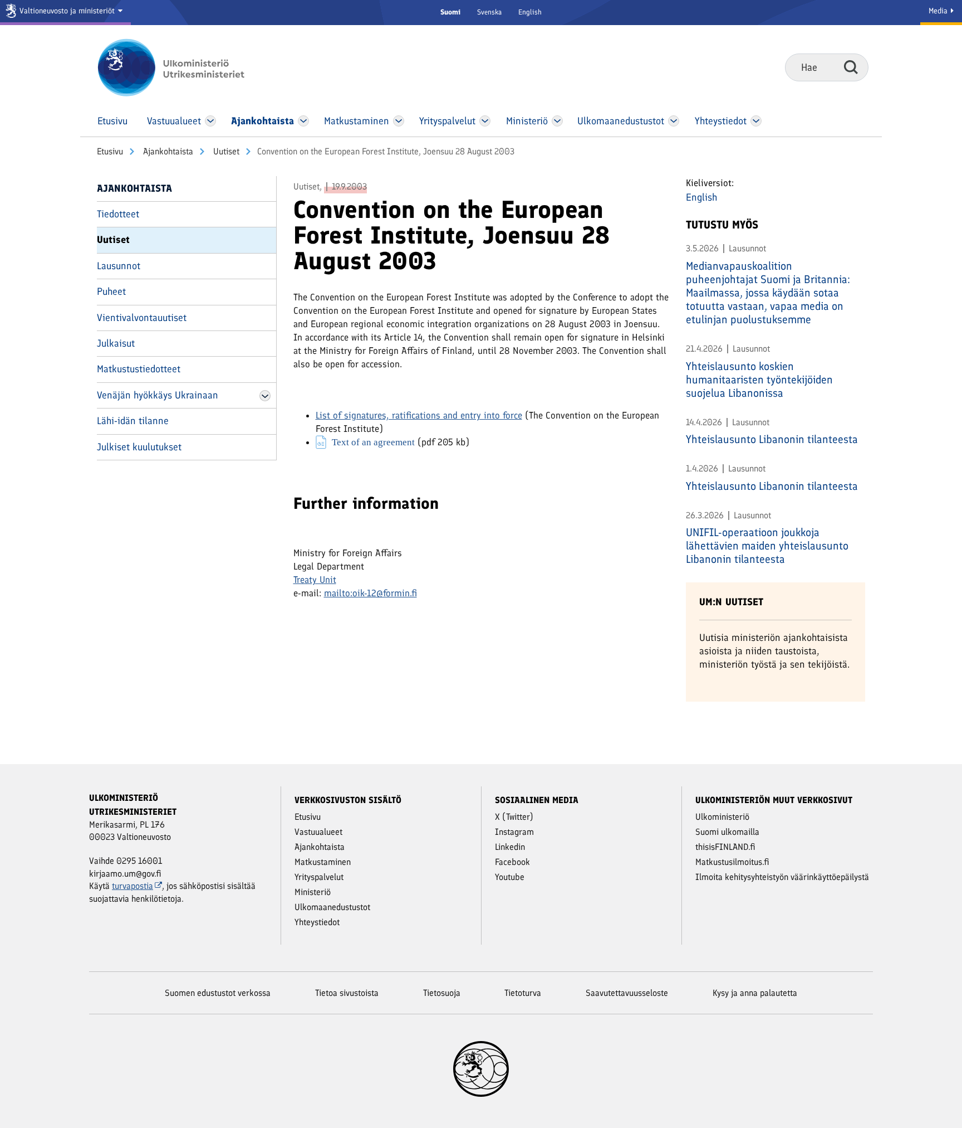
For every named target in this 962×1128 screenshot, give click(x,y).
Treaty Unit (314, 579)
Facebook (512, 862)
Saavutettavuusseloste (627, 993)
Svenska (489, 12)
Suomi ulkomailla (727, 831)
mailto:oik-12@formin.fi (370, 593)
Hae (851, 67)
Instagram (514, 831)
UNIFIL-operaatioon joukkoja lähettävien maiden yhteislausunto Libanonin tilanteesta (767, 546)
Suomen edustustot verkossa (218, 993)
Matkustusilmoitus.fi (732, 862)
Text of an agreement (373, 441)
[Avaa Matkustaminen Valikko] (398, 121)
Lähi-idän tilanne (133, 421)
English (530, 12)
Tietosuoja (441, 993)
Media (939, 11)
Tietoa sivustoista (347, 993)
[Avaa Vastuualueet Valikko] (210, 121)
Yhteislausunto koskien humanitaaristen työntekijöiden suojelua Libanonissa (759, 379)
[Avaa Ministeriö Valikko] (557, 121)
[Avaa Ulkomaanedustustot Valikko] (673, 121)
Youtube (509, 877)
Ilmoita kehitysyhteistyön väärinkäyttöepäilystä (782, 877)
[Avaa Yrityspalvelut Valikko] (485, 121)
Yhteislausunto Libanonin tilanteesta (772, 439)
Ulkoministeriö (722, 816)
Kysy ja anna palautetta (755, 993)
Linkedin (510, 847)
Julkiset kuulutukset (139, 447)
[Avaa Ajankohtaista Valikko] (303, 121)
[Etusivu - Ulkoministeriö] (187, 67)
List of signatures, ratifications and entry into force (419, 415)
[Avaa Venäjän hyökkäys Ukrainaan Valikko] (265, 396)
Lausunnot (118, 266)
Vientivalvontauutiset (141, 318)
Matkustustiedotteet (138, 369)
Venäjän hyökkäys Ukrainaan (157, 395)
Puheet (111, 291)
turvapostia (132, 886)
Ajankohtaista (167, 151)
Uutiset (225, 151)
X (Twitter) (514, 816)
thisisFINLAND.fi (725, 847)
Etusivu (110, 151)
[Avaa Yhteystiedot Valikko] (755, 121)
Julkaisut (116, 343)
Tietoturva (522, 993)
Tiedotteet (118, 214)
